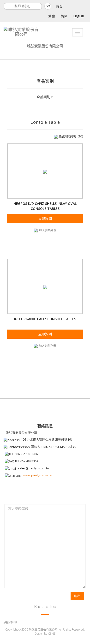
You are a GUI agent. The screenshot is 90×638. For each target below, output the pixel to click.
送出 (77, 595)
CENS (51, 634)
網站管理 (10, 622)
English (78, 16)
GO (48, 6)
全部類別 (43, 97)
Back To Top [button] (45, 606)
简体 (64, 16)
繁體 (51, 16)
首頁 (59, 6)
